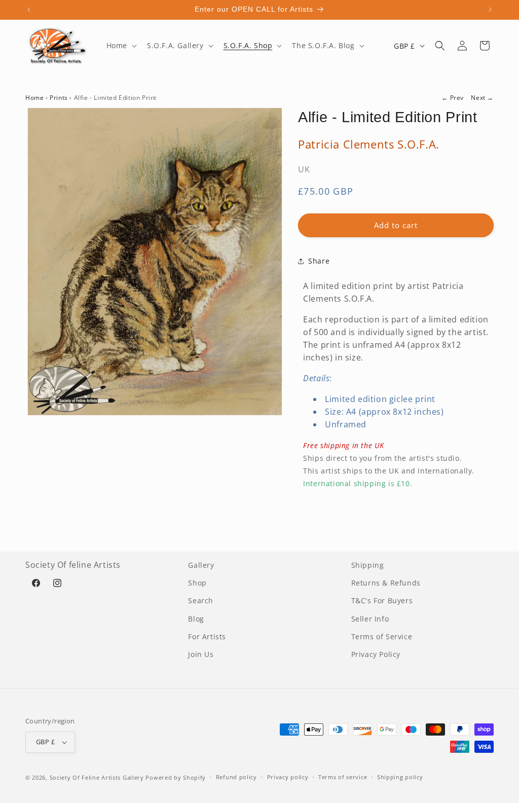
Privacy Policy (375, 654)
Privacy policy (288, 777)
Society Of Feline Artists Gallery (97, 777)
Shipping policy (400, 777)
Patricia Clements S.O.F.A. (368, 144)
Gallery (201, 565)
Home (34, 97)
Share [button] (318, 261)
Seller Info (370, 619)
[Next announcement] (490, 9)
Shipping (367, 565)
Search (200, 600)
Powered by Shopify (175, 777)
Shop (197, 583)
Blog (196, 619)
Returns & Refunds (386, 583)
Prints (59, 97)
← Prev (452, 97)
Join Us (200, 654)
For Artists (207, 636)
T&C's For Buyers (382, 600)
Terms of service (342, 777)
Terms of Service (382, 636)
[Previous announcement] (29, 9)
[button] (120, 45)
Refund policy (236, 777)
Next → (482, 97)
